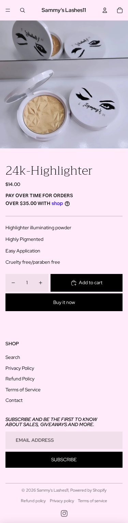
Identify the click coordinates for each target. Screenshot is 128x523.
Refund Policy (19, 379)
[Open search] (22, 10)
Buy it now (64, 302)
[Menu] (8, 10)
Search (12, 357)
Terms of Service (23, 390)
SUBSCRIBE (64, 459)
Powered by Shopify (88, 490)
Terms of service (92, 501)
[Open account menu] (104, 10)
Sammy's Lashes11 (52, 490)
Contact (14, 400)
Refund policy (33, 501)
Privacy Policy (19, 368)
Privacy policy (62, 501)
